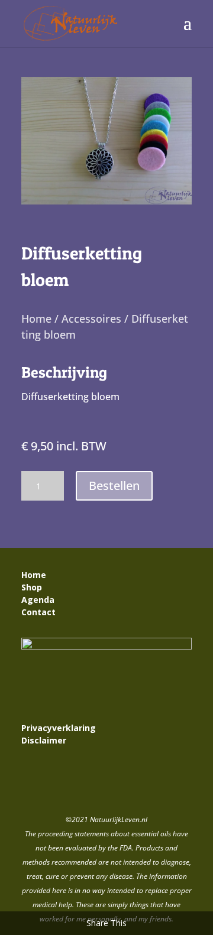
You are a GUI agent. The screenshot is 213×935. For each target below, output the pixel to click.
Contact (39, 612)
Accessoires (91, 318)
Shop (31, 587)
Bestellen (114, 486)
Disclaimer (43, 740)
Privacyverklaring (58, 727)
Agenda (37, 599)
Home (36, 318)
